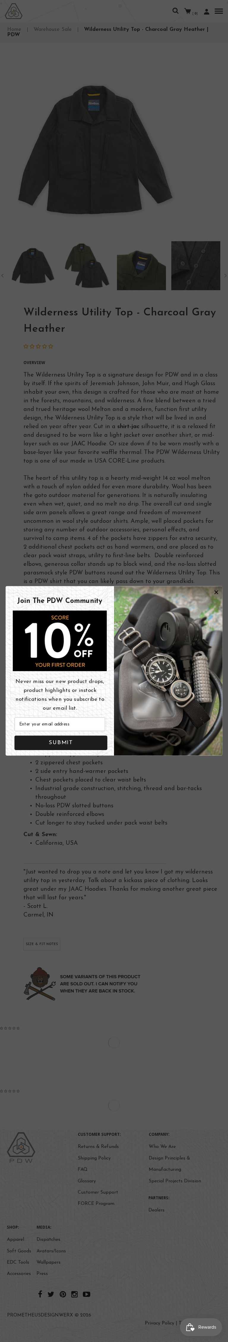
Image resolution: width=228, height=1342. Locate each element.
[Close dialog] (216, 592)
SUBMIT (61, 743)
